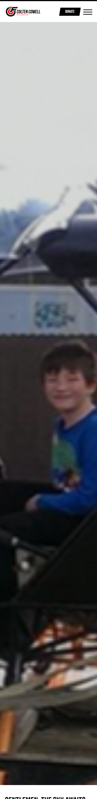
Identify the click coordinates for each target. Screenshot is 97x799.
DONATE (70, 11)
